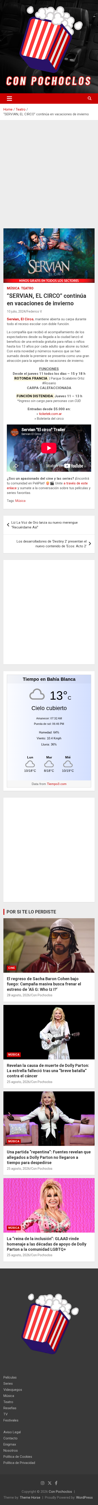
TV (5, 1414)
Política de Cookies (17, 1457)
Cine (11, 968)
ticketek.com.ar (50, 414)
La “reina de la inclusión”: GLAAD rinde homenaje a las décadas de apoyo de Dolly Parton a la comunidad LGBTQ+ (46, 1244)
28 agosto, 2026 (18, 995)
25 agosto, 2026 (18, 1082)
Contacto (10, 1438)
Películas (10, 1377)
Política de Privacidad (19, 1463)
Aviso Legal (12, 1432)
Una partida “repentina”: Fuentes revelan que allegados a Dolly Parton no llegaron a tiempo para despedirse (49, 1157)
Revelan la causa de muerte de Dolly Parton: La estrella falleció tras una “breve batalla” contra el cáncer (48, 1070)
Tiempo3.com (57, 784)
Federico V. (34, 311)
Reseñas (9, 1408)
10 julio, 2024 (16, 311)
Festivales (10, 1420)
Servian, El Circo (20, 319)
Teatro (27, 288)
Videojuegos (12, 1390)
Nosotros (10, 1450)
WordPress (84, 1497)
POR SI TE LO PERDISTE (31, 912)
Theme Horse (30, 1497)
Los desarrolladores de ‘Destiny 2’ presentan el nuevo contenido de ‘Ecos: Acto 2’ (52, 543)
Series (8, 1384)
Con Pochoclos (41, 995)
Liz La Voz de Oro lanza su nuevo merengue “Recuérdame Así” (44, 525)
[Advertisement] (49, 178)
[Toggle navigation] (9, 98)
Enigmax (9, 1444)
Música (13, 288)
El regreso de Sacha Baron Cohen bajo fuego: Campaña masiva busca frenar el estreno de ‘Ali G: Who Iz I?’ (44, 984)
